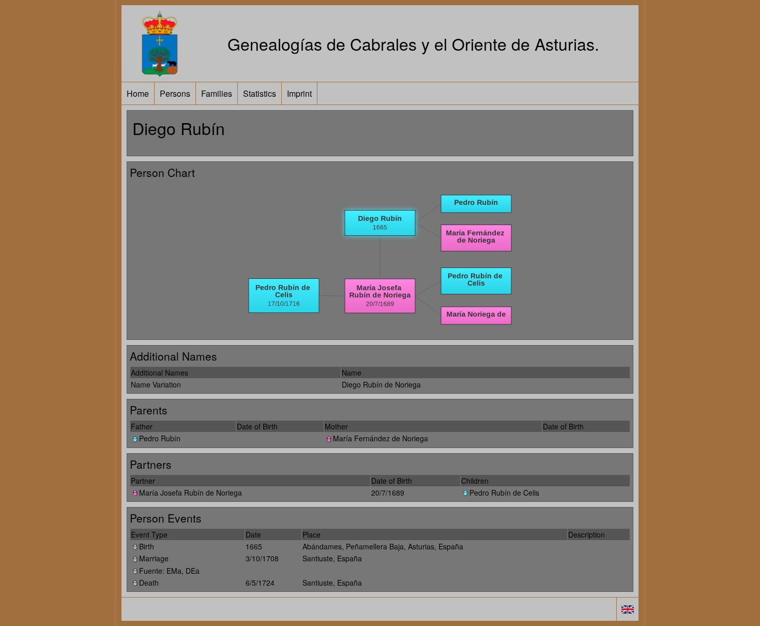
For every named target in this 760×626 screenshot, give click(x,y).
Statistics (259, 93)
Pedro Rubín (159, 438)
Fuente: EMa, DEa (169, 570)
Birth (146, 546)
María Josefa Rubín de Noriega (190, 492)
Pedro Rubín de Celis (504, 492)
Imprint (299, 93)
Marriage (154, 558)
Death (149, 582)
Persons (175, 93)
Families (216, 93)
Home (138, 93)
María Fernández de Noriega (380, 438)
